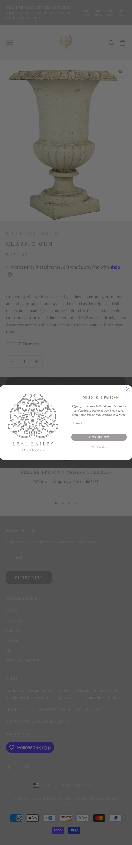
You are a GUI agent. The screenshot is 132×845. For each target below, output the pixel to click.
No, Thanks (99, 447)
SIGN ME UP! (99, 437)
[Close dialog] (128, 389)
